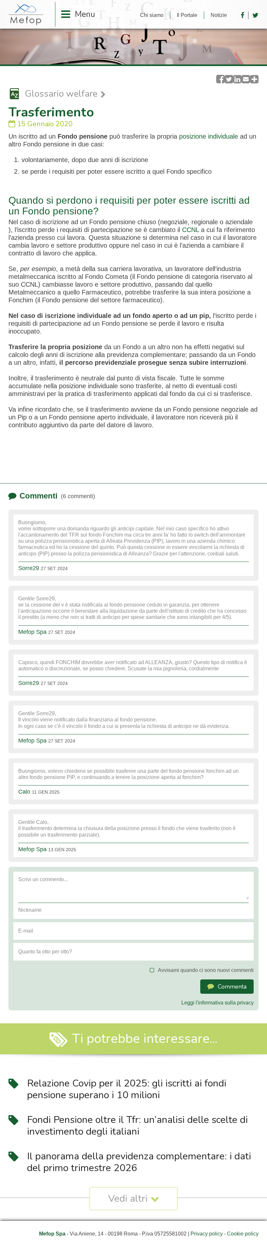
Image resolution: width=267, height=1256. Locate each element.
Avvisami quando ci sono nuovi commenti (206, 970)
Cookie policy (243, 1233)
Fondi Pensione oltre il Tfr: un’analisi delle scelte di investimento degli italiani (137, 1125)
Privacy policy (206, 1233)
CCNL (190, 229)
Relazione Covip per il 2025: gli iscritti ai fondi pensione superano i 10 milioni (126, 1089)
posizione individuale (208, 136)
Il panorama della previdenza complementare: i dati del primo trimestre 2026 (139, 1162)
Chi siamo (151, 15)
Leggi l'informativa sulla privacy (217, 1002)
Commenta (232, 986)
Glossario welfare (61, 94)
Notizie (219, 15)
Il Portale (187, 15)
